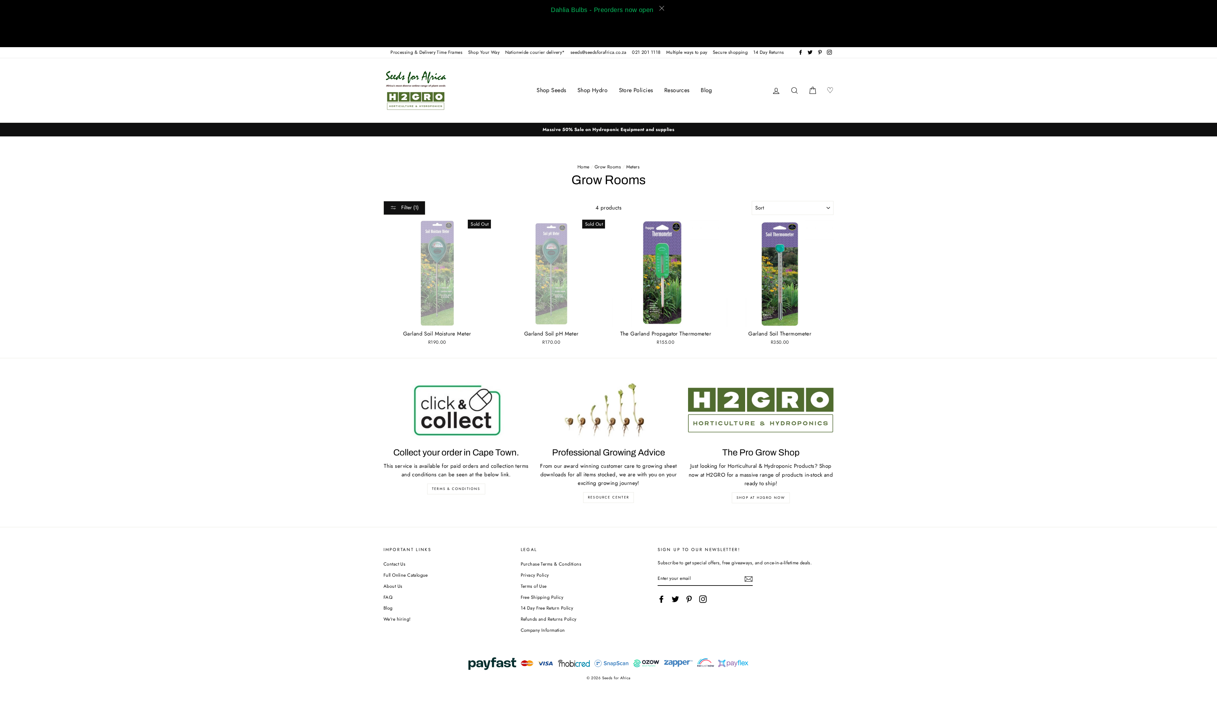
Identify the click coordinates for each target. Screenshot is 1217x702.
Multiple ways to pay (686, 52)
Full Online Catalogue (405, 575)
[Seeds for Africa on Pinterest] (689, 599)
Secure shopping (730, 52)
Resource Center (608, 497)
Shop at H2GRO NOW (761, 497)
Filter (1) (409, 207)
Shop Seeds (551, 90)
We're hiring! (397, 619)
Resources (677, 90)
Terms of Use (534, 586)
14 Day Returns (768, 52)
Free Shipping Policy (542, 597)
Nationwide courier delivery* (535, 52)
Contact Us (394, 564)
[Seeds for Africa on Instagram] (703, 599)
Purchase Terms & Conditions (551, 564)
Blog (706, 90)
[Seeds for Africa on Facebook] (661, 599)
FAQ (387, 597)
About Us (392, 586)
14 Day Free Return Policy (547, 608)
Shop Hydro (592, 90)
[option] (608, 129)
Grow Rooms (608, 167)
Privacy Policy (535, 575)
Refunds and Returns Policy (548, 619)
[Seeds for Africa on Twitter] (675, 599)
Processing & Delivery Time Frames (426, 52)
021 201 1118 (646, 52)
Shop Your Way (484, 52)
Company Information (543, 630)
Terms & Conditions (456, 488)
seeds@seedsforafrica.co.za (598, 52)
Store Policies (636, 90)
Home (583, 167)
